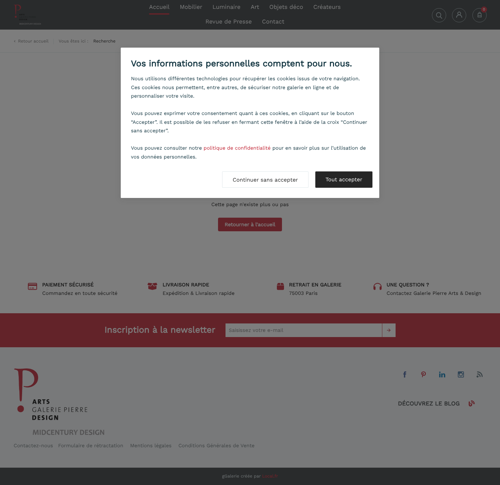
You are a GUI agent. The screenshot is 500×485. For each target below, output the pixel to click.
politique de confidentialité (237, 148)
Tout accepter (344, 179)
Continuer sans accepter (265, 180)
